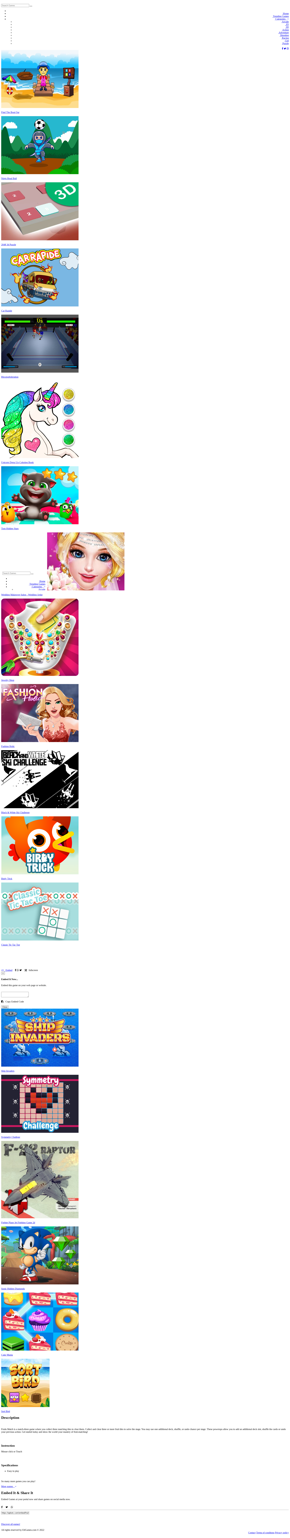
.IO (287, 24)
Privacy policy (282, 1532)
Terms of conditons (265, 1532)
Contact (252, 1532)
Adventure (283, 32)
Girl (286, 40)
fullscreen (32, 970)
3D (287, 27)
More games (8, 1486)
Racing (285, 38)
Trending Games (280, 16)
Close (4, 1007)
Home (285, 13)
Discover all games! (10, 1524)
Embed (8, 970)
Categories (281, 19)
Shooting (284, 35)
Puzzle (285, 43)
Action (285, 30)
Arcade (285, 21)
